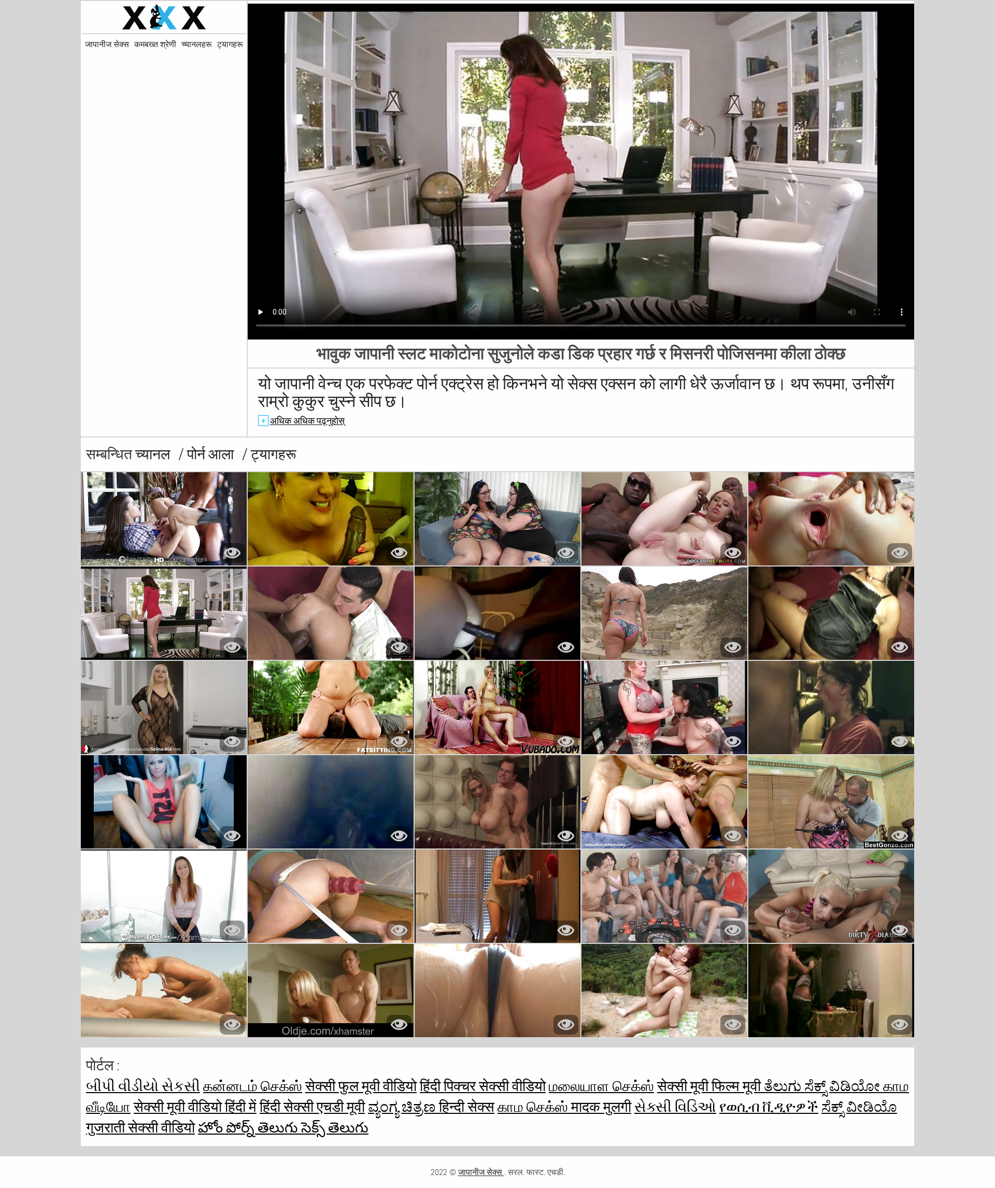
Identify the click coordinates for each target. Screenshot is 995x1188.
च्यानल (154, 454)
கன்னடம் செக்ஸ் (252, 1086)
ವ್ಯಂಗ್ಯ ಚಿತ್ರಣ (403, 1107)
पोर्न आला (212, 454)
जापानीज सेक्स (107, 44)
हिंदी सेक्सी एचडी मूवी (312, 1107)
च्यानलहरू (196, 44)
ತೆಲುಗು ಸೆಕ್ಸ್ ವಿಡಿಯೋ (823, 1086)
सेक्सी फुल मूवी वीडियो (361, 1086)
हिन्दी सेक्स (466, 1107)
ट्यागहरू (230, 44)
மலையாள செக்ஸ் (601, 1086)
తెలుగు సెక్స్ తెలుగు (313, 1128)
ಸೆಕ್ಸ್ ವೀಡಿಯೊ (859, 1107)
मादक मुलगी (601, 1107)
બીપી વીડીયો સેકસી (143, 1086)
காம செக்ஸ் (534, 1107)
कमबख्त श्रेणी (155, 44)
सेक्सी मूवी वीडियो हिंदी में (195, 1107)
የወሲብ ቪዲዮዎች (768, 1107)
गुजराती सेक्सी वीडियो (140, 1128)
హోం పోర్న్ (228, 1128)
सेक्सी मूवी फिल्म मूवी (710, 1086)
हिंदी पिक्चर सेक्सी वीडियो (483, 1086)
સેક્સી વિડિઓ (675, 1107)
